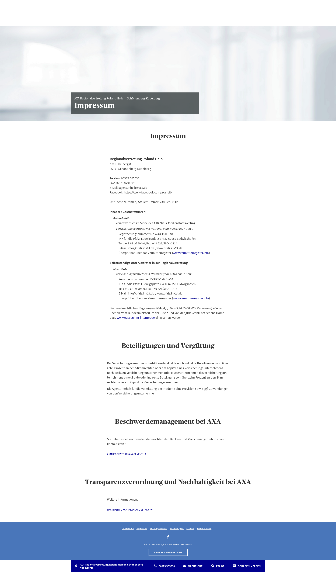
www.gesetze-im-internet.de (136, 318)
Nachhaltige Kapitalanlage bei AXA (128, 509)
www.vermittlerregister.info (191, 253)
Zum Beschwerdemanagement (125, 454)
